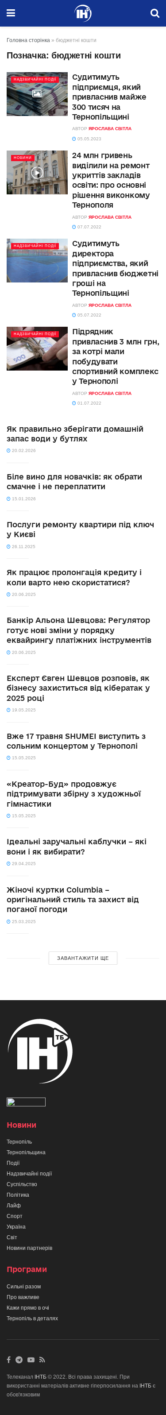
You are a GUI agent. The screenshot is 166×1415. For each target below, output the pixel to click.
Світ (12, 1237)
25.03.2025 (23, 921)
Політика (18, 1195)
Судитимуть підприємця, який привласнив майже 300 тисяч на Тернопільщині (109, 97)
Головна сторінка (28, 40)
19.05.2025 (23, 710)
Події (13, 1163)
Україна (16, 1227)
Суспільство (22, 1184)
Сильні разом (24, 1287)
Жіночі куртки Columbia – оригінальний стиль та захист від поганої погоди (73, 899)
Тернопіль (19, 1142)
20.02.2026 (23, 450)
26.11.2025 (23, 546)
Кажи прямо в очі (28, 1308)
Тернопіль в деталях (32, 1318)
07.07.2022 (88, 226)
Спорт (15, 1216)
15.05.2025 (23, 757)
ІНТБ (40, 1377)
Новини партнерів (29, 1248)
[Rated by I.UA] (26, 1103)
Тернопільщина (26, 1152)
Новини (23, 158)
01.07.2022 (88, 403)
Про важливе (23, 1297)
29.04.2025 (23, 863)
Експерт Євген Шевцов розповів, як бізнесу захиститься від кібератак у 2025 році (78, 688)
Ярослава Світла (110, 128)
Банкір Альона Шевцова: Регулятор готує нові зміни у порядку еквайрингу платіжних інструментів (79, 630)
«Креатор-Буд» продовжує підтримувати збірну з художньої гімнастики (74, 794)
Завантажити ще (83, 958)
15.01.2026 (23, 498)
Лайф (14, 1205)
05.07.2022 (88, 315)
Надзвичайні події (35, 79)
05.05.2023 (88, 138)
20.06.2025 (23, 594)
